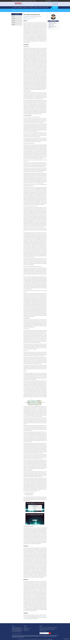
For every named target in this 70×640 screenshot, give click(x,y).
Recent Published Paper (55, 3)
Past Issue (39, 7)
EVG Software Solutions (49, 639)
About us (44, 627)
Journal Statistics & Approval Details (53, 2)
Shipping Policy (26, 629)
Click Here (53, 27)
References (13, 22)
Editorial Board (20, 7)
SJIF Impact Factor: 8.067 (27, 5)
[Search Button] (50, 633)
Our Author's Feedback (55, 4)
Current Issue (47, 629)
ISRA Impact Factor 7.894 (35, 5)
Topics (47, 7)
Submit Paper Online (66, 638)
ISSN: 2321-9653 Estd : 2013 (55, 7)
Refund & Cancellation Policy (27, 628)
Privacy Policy (25, 627)
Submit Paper (42, 629)
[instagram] (57, 0)
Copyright (13, 24)
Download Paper (53, 21)
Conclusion (13, 20)
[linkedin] (56, 0)
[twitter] (54, 0)
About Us (16, 7)
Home (44, 10)
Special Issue (52, 629)
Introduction (13, 18)
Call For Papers (31, 7)
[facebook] (52, 0)
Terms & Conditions (26, 630)
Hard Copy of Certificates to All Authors (46, 5)
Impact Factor (26, 7)
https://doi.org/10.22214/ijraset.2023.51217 (31, 17)
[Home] (13, 7)
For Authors (35, 7)
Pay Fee (43, 7)
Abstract (13, 16)
